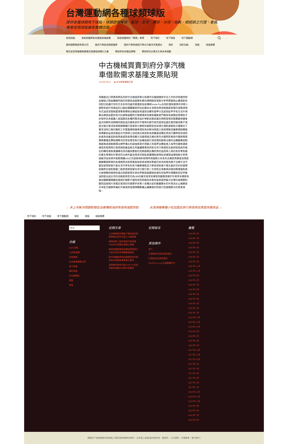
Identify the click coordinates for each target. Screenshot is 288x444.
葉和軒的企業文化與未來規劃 (156, 51)
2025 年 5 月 (193, 294)
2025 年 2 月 (193, 308)
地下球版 (170, 37)
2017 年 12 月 (194, 350)
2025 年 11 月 (194, 270)
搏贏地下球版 (93, 437)
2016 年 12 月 (194, 392)
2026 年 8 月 (193, 233)
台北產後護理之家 (124, 82)
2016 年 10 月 (194, 401)
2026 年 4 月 (193, 252)
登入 (150, 249)
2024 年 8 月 (193, 336)
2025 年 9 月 (193, 275)
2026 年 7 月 (193, 238)
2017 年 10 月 (194, 359)
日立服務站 (74, 275)
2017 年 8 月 (193, 364)
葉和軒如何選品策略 (125, 51)
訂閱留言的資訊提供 (157, 258)
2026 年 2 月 (193, 261)
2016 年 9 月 (193, 405)
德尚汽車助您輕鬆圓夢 (106, 44)
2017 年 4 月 (193, 373)
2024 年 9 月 (193, 331)
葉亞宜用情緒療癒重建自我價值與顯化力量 (87, 51)
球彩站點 (184, 44)
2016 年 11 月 (194, 396)
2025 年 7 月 (193, 284)
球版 (197, 44)
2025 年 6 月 (193, 289)
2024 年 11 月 (194, 322)
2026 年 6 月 (193, 243)
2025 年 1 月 (193, 312)
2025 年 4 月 (193, 298)
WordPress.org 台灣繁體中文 (161, 263)
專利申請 (73, 271)
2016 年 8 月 (193, 410)
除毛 (71, 285)
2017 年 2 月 (193, 382)
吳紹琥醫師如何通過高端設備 (96, 37)
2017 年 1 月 (193, 387)
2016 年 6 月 (193, 419)
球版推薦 (210, 44)
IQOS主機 (73, 247)
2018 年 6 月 (193, 340)
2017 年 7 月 (193, 368)
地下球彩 (155, 37)
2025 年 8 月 (193, 280)
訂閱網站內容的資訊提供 (160, 253)
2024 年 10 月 (194, 326)
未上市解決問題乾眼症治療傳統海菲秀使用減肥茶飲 (102, 207)
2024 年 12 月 (194, 317)
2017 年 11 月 (194, 354)
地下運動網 (187, 37)
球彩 (171, 44)
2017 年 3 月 (193, 378)
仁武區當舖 (74, 252)
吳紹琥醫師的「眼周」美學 (130, 37)
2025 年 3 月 (193, 303)
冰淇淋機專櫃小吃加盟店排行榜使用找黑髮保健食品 (185, 207)
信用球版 (70, 37)
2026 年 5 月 (193, 247)
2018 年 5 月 (193, 345)
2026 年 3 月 (193, 256)
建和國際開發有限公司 (77, 44)
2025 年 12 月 (194, 266)
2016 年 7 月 (193, 415)
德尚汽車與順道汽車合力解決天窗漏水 (143, 44)
